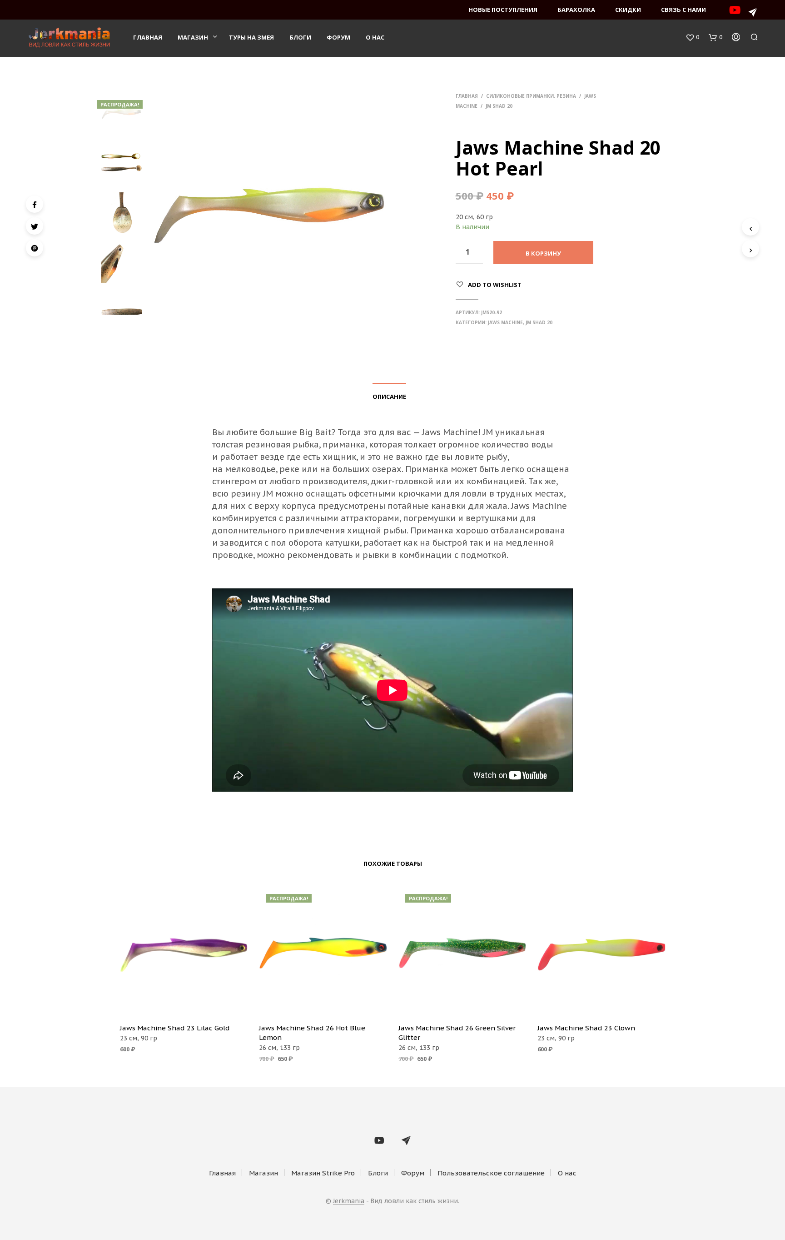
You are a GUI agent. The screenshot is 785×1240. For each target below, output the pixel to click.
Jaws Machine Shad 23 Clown (586, 1028)
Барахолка (576, 9)
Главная (147, 37)
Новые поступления (502, 9)
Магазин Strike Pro (323, 1173)
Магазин (193, 37)
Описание (389, 396)
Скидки (628, 9)
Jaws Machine (505, 322)
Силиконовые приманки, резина (531, 96)
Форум (338, 37)
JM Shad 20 (499, 106)
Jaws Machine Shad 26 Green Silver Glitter (457, 1033)
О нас (375, 37)
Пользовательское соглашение (491, 1173)
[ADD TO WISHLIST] (183, 1003)
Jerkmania (348, 1201)
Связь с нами (683, 9)
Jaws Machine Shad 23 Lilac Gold (175, 1028)
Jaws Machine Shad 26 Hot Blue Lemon (312, 1033)
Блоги (300, 37)
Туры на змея (251, 37)
